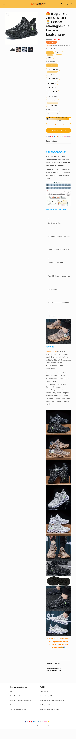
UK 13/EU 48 (52, 105)
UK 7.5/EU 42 (53, 78)
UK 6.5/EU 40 (53, 70)
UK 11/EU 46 (52, 96)
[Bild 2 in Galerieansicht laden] (18, 49)
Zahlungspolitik (45, 705)
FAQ (11, 691)
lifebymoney (34, 725)
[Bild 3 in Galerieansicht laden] (24, 49)
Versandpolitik (44, 691)
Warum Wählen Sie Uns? (18, 709)
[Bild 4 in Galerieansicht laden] (30, 49)
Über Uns (13, 705)
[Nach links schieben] (7, 50)
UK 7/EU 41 (52, 74)
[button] (4, 4)
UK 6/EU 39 (52, 65)
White (50, 57)
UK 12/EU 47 (52, 101)
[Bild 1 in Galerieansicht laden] (12, 49)
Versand (48, 45)
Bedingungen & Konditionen (49, 709)
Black (50, 53)
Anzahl (48, 109)
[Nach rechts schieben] (36, 50)
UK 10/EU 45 (52, 92)
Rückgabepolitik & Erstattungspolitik (52, 700)
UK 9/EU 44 (52, 87)
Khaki (59, 53)
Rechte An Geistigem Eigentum (21, 700)
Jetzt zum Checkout (58, 130)
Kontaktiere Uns (15, 696)
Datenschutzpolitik (46, 696)
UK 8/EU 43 (52, 83)
